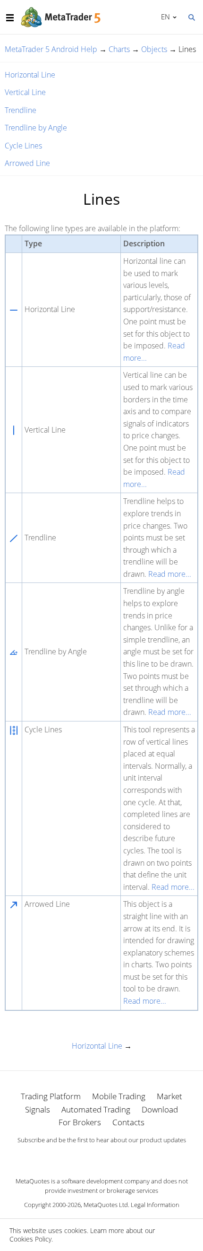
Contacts (128, 1122)
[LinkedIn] (101, 1156)
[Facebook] (86, 1156)
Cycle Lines (23, 145)
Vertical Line (25, 92)
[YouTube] (116, 1156)
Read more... (169, 574)
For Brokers (80, 1122)
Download (160, 1109)
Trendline (20, 110)
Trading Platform (51, 1096)
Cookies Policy (30, 1238)
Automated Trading (95, 1109)
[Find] (191, 16)
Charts (119, 49)
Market (169, 1096)
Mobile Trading (118, 1096)
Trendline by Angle (36, 127)
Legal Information (155, 1204)
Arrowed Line (27, 163)
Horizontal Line (30, 75)
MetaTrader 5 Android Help (51, 49)
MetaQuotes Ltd (106, 1204)
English (164, 16)
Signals (37, 1109)
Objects (154, 49)
